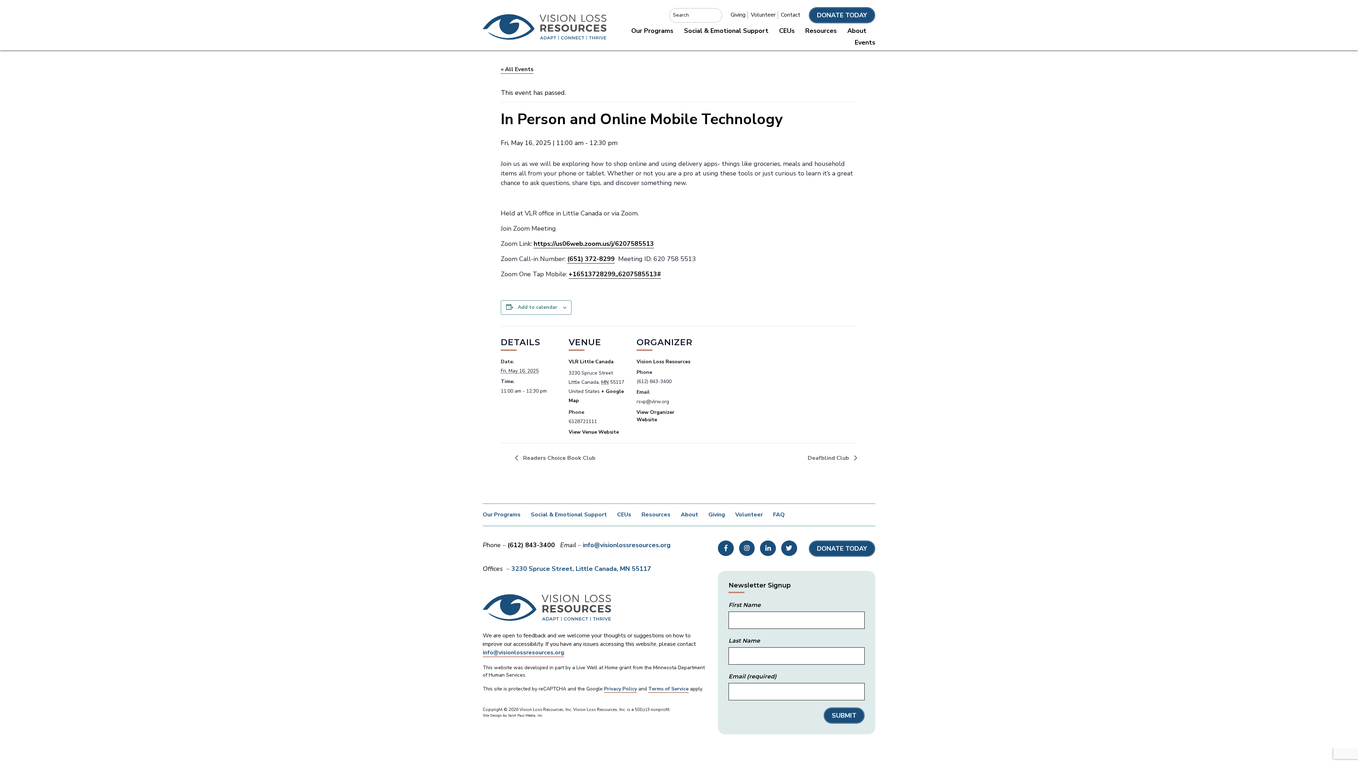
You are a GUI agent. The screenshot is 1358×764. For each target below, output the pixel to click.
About (856, 31)
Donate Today (842, 15)
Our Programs (652, 31)
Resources (821, 31)
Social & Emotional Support (726, 31)
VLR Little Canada (591, 361)
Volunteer (763, 15)
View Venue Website (594, 432)
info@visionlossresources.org (627, 545)
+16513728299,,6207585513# (615, 274)
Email (753, 676)
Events (865, 42)
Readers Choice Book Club (559, 458)
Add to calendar (537, 307)
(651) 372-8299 (591, 259)
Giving (738, 15)
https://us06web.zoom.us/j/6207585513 (594, 243)
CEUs (787, 31)
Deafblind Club (829, 458)
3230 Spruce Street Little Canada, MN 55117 (581, 569)
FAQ (779, 515)
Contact (790, 15)
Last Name (744, 640)
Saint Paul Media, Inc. (525, 715)
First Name (745, 605)
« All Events (517, 69)
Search (681, 15)
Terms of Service (668, 688)
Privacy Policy (620, 688)
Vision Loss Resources (663, 361)
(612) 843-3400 (531, 545)
